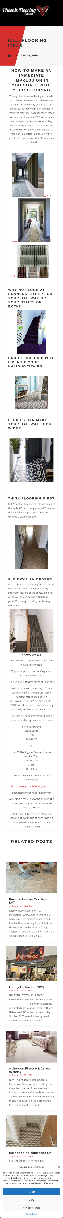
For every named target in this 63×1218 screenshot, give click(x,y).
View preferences (31, 1207)
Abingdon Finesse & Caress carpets (30, 1070)
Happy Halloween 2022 (27, 987)
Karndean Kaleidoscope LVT (31, 1153)
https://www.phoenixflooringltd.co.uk (31, 786)
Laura (15, 906)
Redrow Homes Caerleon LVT (28, 901)
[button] (58, 1166)
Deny (31, 1199)
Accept (31, 1191)
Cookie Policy (31, 1214)
